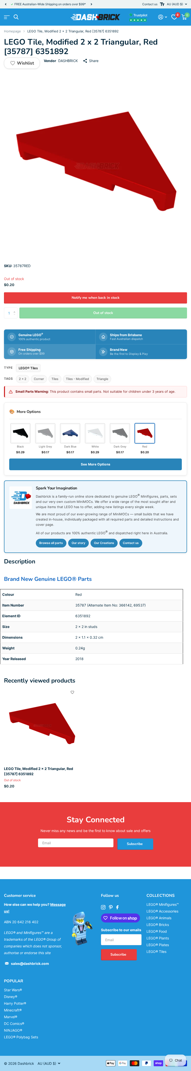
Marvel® (10, 1017)
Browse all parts (51, 543)
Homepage (12, 31)
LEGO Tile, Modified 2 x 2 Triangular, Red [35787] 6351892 (38, 771)
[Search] (16, 17)
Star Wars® (13, 990)
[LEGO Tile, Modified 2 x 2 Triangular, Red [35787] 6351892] (42, 725)
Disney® (10, 996)
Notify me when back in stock (96, 297)
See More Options (95, 464)
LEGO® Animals (158, 918)
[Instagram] (103, 907)
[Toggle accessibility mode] (162, 4)
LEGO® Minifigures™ (162, 904)
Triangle (102, 379)
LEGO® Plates (157, 945)
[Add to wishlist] (72, 692)
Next (91, 4)
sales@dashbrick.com (30, 963)
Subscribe (135, 844)
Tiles (54, 379)
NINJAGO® (13, 1030)
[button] (5, 4)
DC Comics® (14, 1023)
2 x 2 (22, 379)
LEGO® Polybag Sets (21, 1037)
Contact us (149, 4)
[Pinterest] (111, 907)
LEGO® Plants (157, 938)
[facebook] (117, 907)
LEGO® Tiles (28, 368)
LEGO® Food (156, 931)
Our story (78, 543)
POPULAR (13, 981)
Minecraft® (13, 1010)
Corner (39, 379)
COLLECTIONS (160, 895)
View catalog (7, 17)
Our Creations (104, 543)
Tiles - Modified (77, 379)
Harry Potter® (15, 1003)
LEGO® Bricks (157, 924)
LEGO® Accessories (162, 911)
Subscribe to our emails (121, 930)
